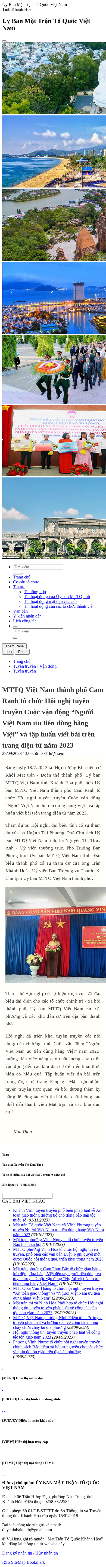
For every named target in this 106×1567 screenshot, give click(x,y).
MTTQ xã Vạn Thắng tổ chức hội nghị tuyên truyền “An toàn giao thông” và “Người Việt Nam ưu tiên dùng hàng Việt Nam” (58, 1293)
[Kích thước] (2, 682)
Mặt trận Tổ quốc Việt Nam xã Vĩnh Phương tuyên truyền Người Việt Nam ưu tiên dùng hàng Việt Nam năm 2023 (58, 1230)
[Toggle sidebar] (4, 41)
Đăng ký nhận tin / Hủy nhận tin (30, 1553)
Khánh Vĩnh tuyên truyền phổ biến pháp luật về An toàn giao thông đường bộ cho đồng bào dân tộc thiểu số (57, 1215)
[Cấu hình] (4, 1409)
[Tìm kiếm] (15, 627)
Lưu (8, 652)
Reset (22, 652)
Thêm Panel (14, 646)
